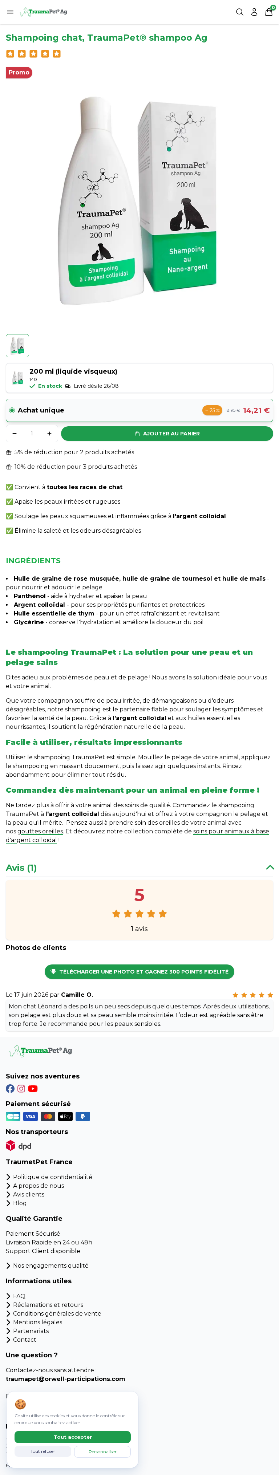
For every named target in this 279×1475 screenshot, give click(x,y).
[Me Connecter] (254, 12)
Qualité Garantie (34, 1219)
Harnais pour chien (40, 1450)
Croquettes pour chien (46, 1441)
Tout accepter (73, 1437)
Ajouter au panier (171, 433)
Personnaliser (103, 1451)
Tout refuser (43, 1451)
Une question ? (32, 1355)
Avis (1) (21, 867)
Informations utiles (39, 1281)
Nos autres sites (33, 1426)
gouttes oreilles (40, 831)
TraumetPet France (39, 1162)
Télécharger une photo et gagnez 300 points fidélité (144, 971)
